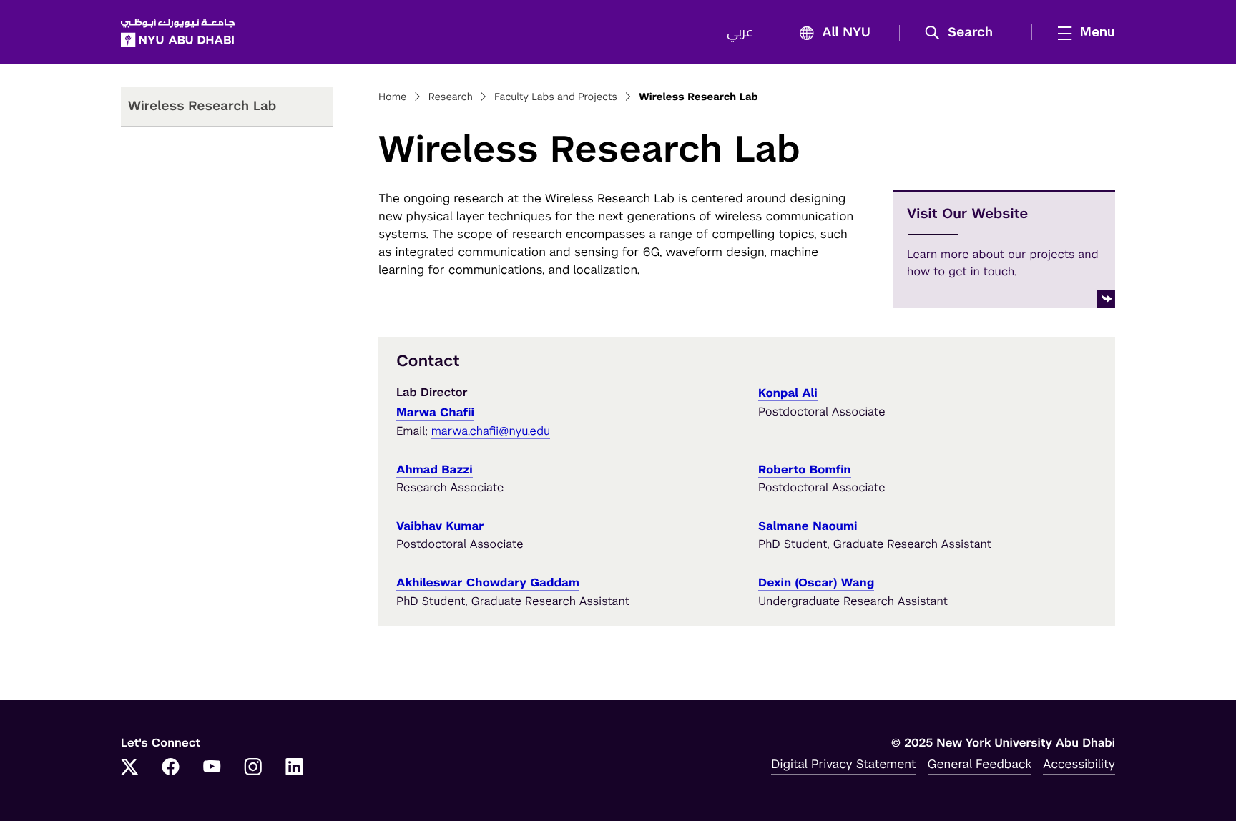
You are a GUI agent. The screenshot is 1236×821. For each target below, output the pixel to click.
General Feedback (980, 764)
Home (392, 97)
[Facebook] (171, 768)
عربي (740, 33)
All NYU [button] (846, 33)
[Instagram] (253, 768)
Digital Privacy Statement (843, 764)
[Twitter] (129, 768)
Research (450, 97)
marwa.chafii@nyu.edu (491, 430)
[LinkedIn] (295, 768)
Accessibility (1079, 764)
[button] (964, 33)
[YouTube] (212, 768)
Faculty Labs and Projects (555, 97)
